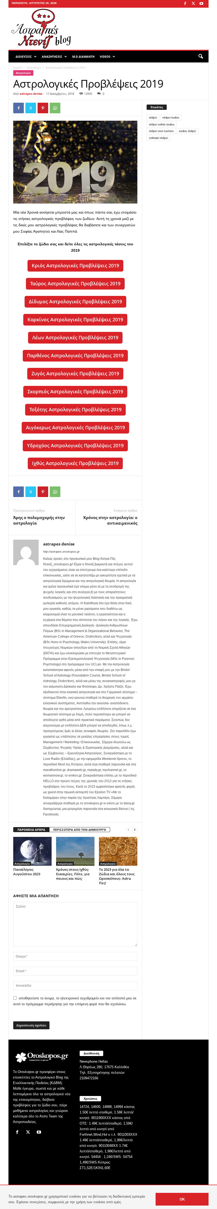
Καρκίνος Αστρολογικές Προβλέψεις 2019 (75, 319)
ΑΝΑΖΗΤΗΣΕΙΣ (52, 56)
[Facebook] (185, 4)
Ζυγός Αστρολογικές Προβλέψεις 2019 (75, 373)
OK (182, 1199)
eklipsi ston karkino (161, 131)
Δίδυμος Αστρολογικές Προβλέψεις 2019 (75, 301)
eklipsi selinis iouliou (161, 124)
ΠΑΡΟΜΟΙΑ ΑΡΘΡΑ (31, 830)
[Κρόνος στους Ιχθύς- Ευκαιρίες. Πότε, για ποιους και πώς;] (75, 851)
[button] (200, 56)
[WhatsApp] (55, 108)
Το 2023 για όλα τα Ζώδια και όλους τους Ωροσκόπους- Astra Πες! (116, 876)
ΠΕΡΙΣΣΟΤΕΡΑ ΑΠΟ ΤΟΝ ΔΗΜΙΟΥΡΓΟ (79, 830)
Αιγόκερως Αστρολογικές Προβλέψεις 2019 (75, 427)
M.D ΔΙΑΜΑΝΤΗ (83, 56)
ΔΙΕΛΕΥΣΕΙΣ (24, 56)
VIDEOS (105, 56)
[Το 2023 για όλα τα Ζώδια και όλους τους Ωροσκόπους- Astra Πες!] (118, 851)
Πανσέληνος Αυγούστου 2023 (26, 871)
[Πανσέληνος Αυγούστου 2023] (32, 851)
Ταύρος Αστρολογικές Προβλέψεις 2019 (75, 283)
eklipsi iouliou (170, 117)
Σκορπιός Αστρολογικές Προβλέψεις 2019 (75, 391)
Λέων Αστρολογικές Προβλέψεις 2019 (75, 337)
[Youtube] (201, 4)
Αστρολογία (33, 67)
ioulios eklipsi (187, 131)
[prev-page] (128, 830)
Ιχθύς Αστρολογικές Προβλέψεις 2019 (75, 463)
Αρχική (17, 67)
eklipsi (153, 117)
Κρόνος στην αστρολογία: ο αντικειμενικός (110, 520)
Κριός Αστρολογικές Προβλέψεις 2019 (75, 265)
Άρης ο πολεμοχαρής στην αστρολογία (39, 520)
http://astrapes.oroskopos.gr (61, 551)
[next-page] (134, 830)
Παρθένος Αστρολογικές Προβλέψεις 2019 (75, 355)
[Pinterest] (43, 108)
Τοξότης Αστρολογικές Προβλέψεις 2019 (75, 409)
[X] (193, 4)
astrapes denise (31, 94)
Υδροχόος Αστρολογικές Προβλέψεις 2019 (75, 445)
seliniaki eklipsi (158, 137)
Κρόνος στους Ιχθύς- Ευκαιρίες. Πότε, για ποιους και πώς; (72, 874)
